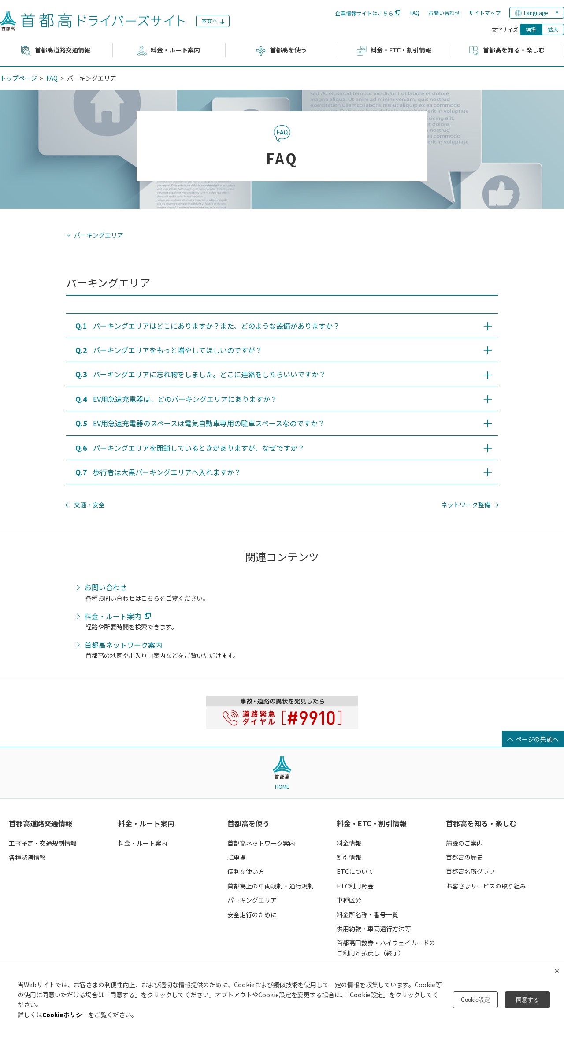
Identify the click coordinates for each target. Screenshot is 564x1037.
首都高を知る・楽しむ (481, 823)
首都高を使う (248, 823)
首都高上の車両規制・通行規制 (270, 885)
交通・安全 (89, 504)
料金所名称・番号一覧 (367, 914)
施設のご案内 (464, 843)
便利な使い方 (245, 871)
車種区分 (349, 900)
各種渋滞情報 (27, 857)
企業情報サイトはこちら (364, 13)
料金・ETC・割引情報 (372, 823)
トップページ (18, 78)
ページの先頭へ (537, 739)
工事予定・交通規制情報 (43, 843)
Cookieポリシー (65, 1014)
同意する (527, 999)
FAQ (414, 12)
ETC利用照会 (355, 885)
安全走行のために (252, 914)
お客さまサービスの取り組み (486, 885)
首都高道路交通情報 (40, 823)
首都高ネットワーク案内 (123, 645)
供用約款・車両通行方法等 (374, 928)
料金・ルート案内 (113, 616)
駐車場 (236, 857)
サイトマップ (485, 12)
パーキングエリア (98, 234)
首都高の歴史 (464, 857)
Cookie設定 (475, 999)
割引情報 (349, 857)
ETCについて (355, 871)
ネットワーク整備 (465, 504)
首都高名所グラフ (470, 871)
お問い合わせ (444, 12)
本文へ (210, 20)
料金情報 (349, 843)
